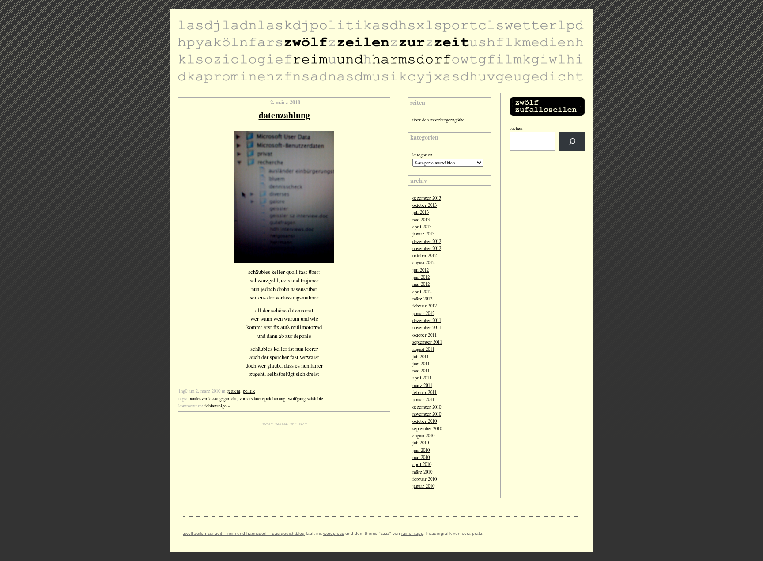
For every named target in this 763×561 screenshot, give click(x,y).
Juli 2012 (420, 270)
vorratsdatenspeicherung (262, 398)
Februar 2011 (424, 392)
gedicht (233, 391)
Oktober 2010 (424, 421)
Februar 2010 (424, 479)
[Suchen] (572, 141)
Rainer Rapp (412, 533)
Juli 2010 (420, 443)
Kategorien (422, 155)
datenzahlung (284, 115)
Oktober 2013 (424, 205)
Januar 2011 (423, 399)
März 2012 (422, 299)
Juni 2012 (421, 277)
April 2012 (421, 291)
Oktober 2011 (424, 335)
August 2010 (423, 435)
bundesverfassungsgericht (213, 398)
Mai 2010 (421, 457)
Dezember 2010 (426, 407)
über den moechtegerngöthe (438, 120)
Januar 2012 (423, 313)
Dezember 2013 (426, 198)
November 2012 (426, 248)
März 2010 (422, 472)
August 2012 (423, 262)
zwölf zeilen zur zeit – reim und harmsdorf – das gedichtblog (244, 533)
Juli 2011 (420, 356)
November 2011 (426, 327)
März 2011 (422, 385)
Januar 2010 (423, 486)
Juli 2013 (420, 212)
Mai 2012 (421, 284)
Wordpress (333, 533)
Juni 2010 (421, 450)
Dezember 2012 (426, 241)
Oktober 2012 (424, 255)
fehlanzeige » (217, 405)
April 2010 (421, 464)
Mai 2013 (421, 219)
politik (249, 391)
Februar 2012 (424, 306)
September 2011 (427, 342)
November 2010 (426, 414)
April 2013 (421, 227)
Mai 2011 (421, 371)
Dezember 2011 (426, 320)
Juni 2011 (421, 363)
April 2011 (421, 378)
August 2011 (423, 349)
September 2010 (427, 428)
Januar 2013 (423, 234)
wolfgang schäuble (305, 398)
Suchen (516, 128)
